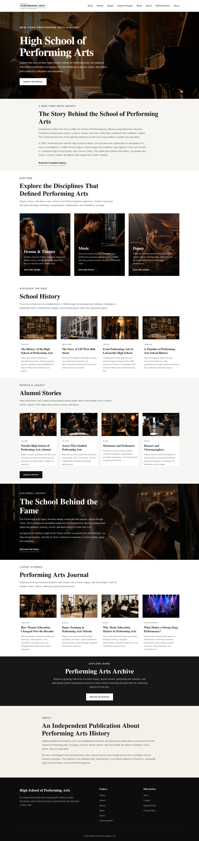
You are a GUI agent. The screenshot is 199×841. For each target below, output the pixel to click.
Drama (102, 805)
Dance (149, 6)
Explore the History (33, 81)
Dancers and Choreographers (154, 447)
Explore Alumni (31, 475)
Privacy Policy (149, 810)
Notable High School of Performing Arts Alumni (36, 447)
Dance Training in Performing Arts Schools (77, 629)
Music (139, 6)
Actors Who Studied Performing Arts (74, 447)
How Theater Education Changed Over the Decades (37, 629)
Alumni (110, 6)
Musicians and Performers (119, 446)
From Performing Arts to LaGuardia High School (118, 351)
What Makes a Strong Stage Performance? (161, 629)
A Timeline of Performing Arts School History (159, 351)
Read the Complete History (52, 163)
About (176, 6)
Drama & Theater (125, 6)
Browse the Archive (99, 697)
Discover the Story (29, 549)
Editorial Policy (149, 805)
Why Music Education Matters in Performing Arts (119, 629)
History (100, 6)
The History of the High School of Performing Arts (37, 351)
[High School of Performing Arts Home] (34, 6)
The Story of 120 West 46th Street (78, 351)
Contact (146, 800)
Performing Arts (163, 6)
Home (90, 6)
